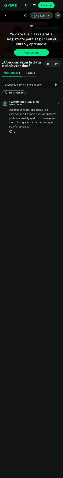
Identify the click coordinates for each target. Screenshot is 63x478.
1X (48, 63)
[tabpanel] (31, 278)
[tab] (12, 72)
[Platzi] (11, 5)
